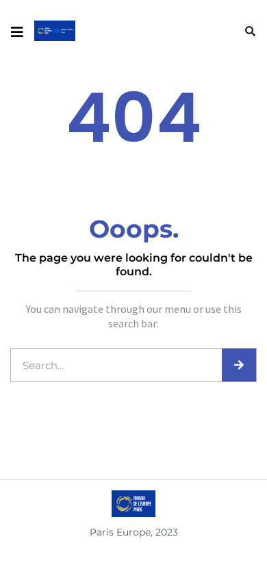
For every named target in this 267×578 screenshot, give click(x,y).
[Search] (239, 365)
